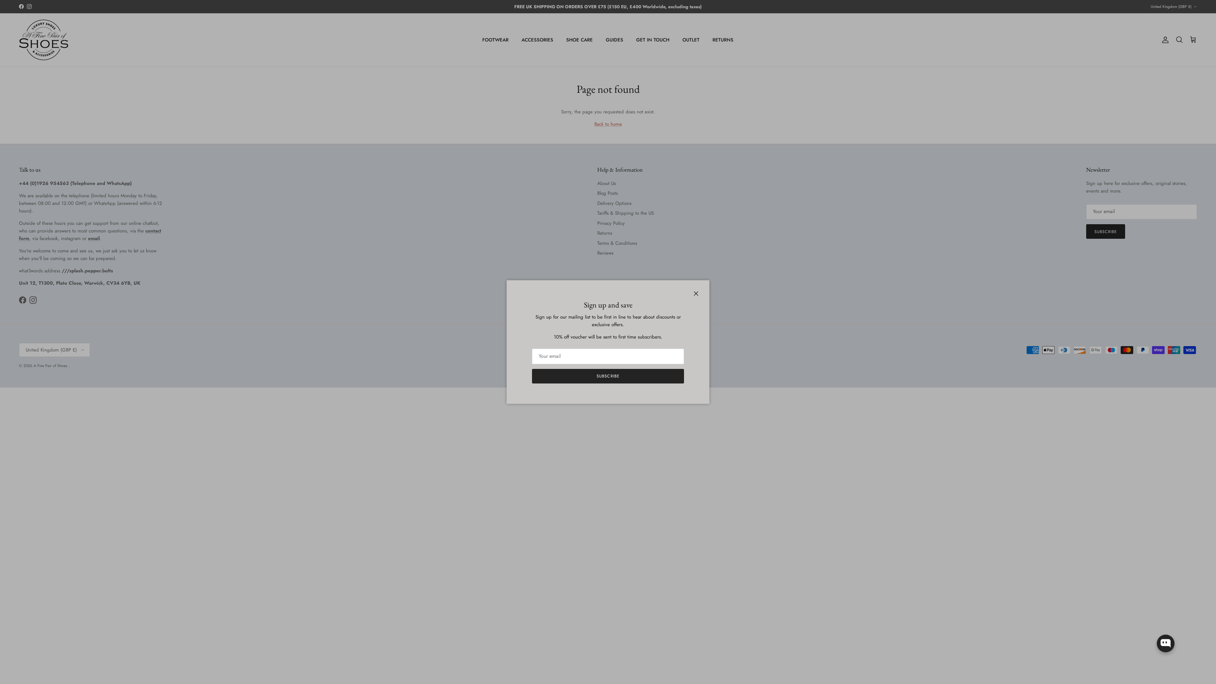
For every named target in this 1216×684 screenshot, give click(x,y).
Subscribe (608, 376)
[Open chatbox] (1166, 643)
